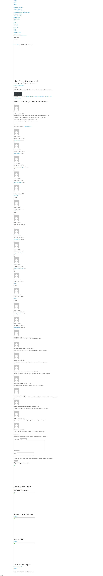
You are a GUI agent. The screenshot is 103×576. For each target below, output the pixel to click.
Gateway (16, 24)
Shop (15, 29)
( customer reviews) (19, 85)
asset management (18, 7)
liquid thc (16, 195)
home (15, 2)
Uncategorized (48, 96)
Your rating (17, 439)
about (15, 4)
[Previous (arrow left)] (0, 575)
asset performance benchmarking (22, 12)
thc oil (15, 283)
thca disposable (17, 313)
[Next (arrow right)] (2, 575)
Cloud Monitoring (18, 15)
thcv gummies (17, 140)
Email (15, 456)
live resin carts (17, 226)
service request (17, 32)
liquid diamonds (17, 182)
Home (15, 44)
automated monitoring (19, 10)
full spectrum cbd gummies (20, 167)
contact (15, 30)
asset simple (17, 17)
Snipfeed (16, 124)
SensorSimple (17, 19)
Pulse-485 (16, 27)
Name (15, 453)
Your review (17, 450)
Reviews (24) (17, 98)
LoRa (27, 96)
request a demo (17, 34)
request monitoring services (20, 35)
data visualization (18, 14)
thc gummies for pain (19, 253)
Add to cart (17, 94)
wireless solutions (18, 9)
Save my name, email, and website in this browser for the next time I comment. (34, 458)
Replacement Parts (32, 96)
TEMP (15, 22)
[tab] (44, 98)
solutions (16, 5)
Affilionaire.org (28, 126)
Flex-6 (15, 20)
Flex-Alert (16, 25)
